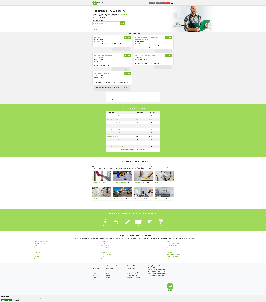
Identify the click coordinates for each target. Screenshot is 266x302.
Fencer (169, 247)
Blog (93, 279)
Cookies (112, 293)
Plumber (116, 225)
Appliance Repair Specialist (41, 241)
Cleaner (103, 243)
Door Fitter (36, 245)
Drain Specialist (105, 245)
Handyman (37, 252)
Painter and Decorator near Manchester (157, 275)
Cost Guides (152, 2)
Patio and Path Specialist (173, 254)
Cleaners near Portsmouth (113, 132)
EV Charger (109, 273)
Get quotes (127, 37)
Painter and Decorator (161, 225)
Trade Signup (167, 2)
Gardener (169, 250)
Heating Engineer (138, 225)
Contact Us (95, 275)
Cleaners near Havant (112, 119)
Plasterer (149, 225)
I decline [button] (9, 300)
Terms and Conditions (104, 293)
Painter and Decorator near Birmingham (157, 271)
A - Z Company (96, 273)
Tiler (102, 259)
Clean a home (158, 182)
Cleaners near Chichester (113, 129)
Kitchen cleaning (159, 198)
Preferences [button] (16, 300)
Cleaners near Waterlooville (114, 122)
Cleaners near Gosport (112, 136)
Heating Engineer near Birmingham (156, 269)
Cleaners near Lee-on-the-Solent (115, 146)
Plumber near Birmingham (133, 272)
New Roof (108, 272)
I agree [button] (3, 300)
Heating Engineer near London (155, 266)
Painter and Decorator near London (156, 267)
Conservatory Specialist (173, 243)
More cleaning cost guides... (134, 204)
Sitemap (94, 277)
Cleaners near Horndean (113, 126)
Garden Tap (109, 275)
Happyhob (97, 37)
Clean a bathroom (139, 198)
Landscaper (37, 254)
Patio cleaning (96, 198)
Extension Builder (105, 247)
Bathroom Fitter (104, 241)
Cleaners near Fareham (113, 139)
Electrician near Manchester (134, 277)
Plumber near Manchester (133, 275)
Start (122, 23)
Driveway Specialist (172, 245)
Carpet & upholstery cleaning (121, 182)
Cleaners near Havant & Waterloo (115, 115)
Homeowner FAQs (97, 272)
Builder (169, 241)
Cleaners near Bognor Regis (114, 143)
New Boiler (109, 277)
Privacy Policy (95, 293)
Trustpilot (94, 29)
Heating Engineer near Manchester (156, 273)
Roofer (36, 259)
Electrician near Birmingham (134, 273)
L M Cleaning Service (101, 73)
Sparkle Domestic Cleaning (145, 55)
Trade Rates (159, 2)
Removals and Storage (173, 256)
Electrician (105, 225)
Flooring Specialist (105, 250)
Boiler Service (109, 268)
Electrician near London (133, 270)
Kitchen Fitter (170, 252)
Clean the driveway (118, 198)
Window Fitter (170, 259)
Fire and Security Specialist (41, 250)
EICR (107, 270)
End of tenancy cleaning (140, 182)
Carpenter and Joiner (127, 225)
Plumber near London (132, 268)
